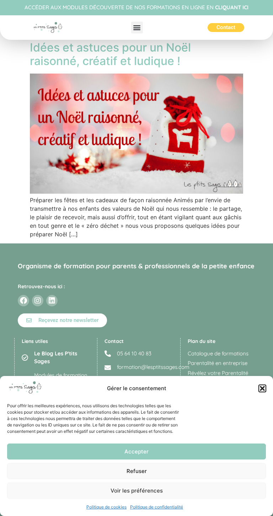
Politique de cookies (106, 507)
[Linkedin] (52, 300)
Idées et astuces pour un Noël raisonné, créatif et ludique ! (110, 54)
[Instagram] (37, 300)
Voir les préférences (137, 490)
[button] (262, 388)
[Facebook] (23, 300)
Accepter (136, 451)
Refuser (137, 471)
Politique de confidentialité (156, 507)
